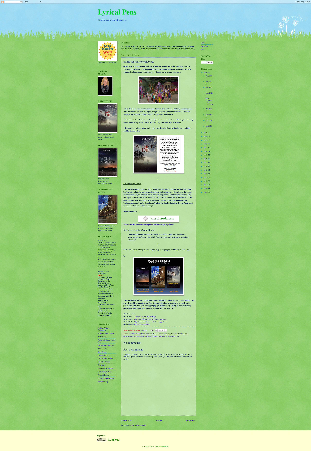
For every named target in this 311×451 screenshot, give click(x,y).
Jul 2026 (209, 81)
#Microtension (160, 336)
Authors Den (102, 336)
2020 (205, 151)
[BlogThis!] (158, 330)
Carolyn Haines (103, 355)
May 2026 (209, 93)
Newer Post (126, 420)
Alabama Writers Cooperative (103, 329)
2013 (205, 177)
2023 (205, 140)
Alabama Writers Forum (106, 333)
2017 (205, 162)
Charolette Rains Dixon (105, 358)
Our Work (204, 46)
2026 (177, 336)
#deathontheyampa (181, 334)
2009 (205, 192)
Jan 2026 (209, 126)
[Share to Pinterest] (165, 330)
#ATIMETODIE (134, 334)
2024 (205, 136)
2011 (205, 185)
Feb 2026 (209, 120)
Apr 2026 (209, 109)
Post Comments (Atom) (138, 425)
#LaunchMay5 (139, 336)
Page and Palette (103, 375)
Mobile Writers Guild (105, 372)
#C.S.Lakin (157, 334)
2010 (205, 188)
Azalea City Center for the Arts (106, 341)
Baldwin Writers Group (106, 345)
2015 (205, 170)
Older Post (191, 420)
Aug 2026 (209, 76)
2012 (205, 181)
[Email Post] (152, 330)
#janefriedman (128, 336)
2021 (205, 147)
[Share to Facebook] (163, 330)
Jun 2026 (209, 87)
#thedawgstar (170, 336)
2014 (205, 173)
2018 (205, 159)
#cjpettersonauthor (167, 334)
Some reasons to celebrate (209, 101)
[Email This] (156, 330)
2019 (205, 155)
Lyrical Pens (117, 11)
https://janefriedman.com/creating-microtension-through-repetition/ (148, 225)
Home (159, 420)
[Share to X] (161, 330)
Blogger (166, 446)
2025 (205, 132)
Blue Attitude (102, 348)
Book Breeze (102, 352)
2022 (205, 144)
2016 (205, 166)
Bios (202, 49)
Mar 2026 (209, 114)
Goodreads (101, 365)
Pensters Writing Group (106, 378)
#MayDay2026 (149, 336)
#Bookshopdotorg (146, 334)
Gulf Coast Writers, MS (106, 368)
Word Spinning (103, 381)
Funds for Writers (104, 362)
